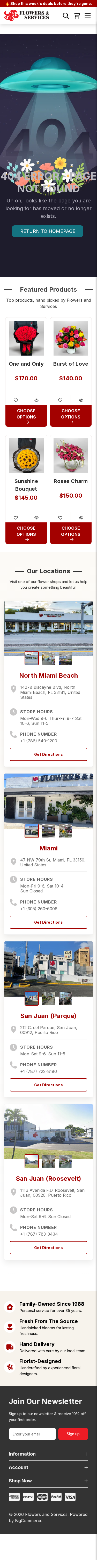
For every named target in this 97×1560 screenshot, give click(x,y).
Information (22, 1454)
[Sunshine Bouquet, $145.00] (26, 455)
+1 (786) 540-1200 (38, 740)
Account (18, 1467)
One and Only (26, 364)
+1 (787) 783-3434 (39, 1234)
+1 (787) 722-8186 (38, 1071)
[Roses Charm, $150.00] (71, 455)
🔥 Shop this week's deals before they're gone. (48, 3)
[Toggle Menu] (87, 15)
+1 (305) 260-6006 (38, 908)
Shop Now (20, 1480)
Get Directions (48, 754)
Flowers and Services (46, 1514)
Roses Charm (71, 481)
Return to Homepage (47, 231)
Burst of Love (70, 364)
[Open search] (66, 16)
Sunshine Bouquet (26, 485)
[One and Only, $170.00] (26, 338)
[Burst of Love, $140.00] (71, 338)
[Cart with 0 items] (76, 16)
